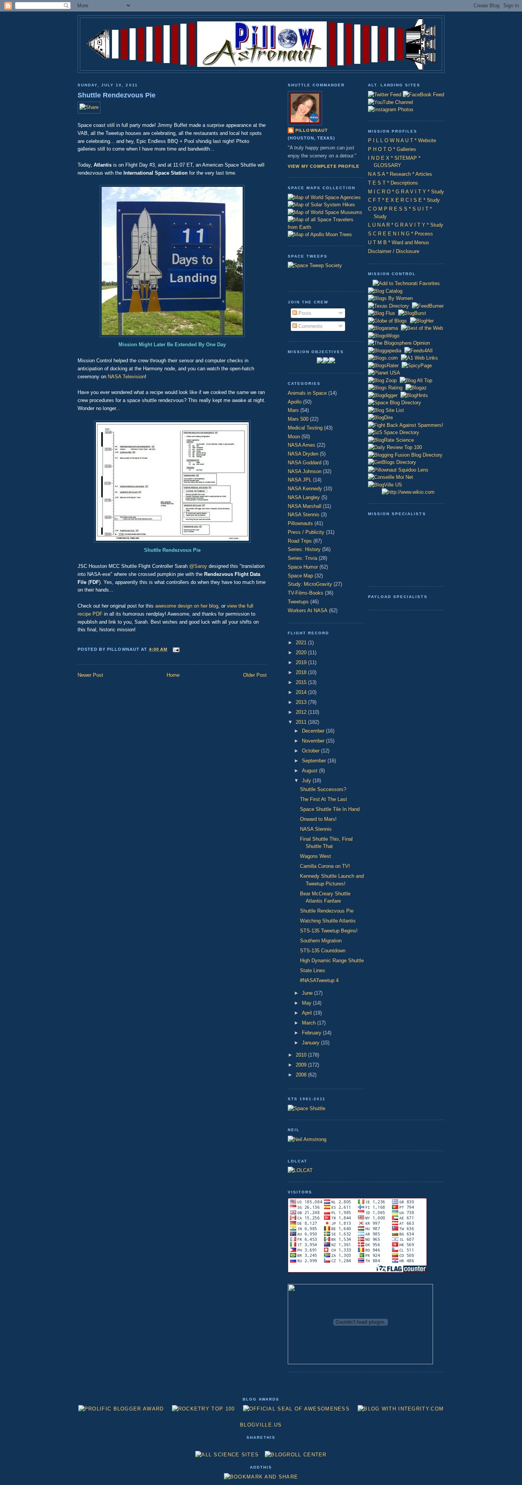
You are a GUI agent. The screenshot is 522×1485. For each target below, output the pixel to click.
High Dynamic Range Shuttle (332, 960)
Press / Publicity (306, 532)
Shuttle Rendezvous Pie (117, 95)
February (312, 1033)
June (308, 993)
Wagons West (315, 856)
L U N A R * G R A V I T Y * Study (405, 225)
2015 (302, 682)
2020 (302, 652)
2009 (302, 1065)
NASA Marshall (304, 506)
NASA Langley (304, 497)
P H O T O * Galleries (392, 149)
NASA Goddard (304, 462)
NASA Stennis (303, 514)
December (314, 731)
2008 (302, 1075)
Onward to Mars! (318, 819)
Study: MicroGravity (310, 584)
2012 (302, 712)
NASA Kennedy (305, 488)
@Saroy (198, 566)
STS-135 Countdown (322, 950)
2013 (302, 702)
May (307, 1003)
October (311, 751)
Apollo (295, 402)
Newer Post (90, 675)
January (311, 1043)
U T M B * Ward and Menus (398, 242)
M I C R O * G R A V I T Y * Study (406, 192)
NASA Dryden (303, 454)
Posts (304, 313)
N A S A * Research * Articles (400, 174)
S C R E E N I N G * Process (400, 234)
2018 (302, 672)
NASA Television (126, 376)
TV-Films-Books (305, 593)
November (314, 741)
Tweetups (298, 602)
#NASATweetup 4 (319, 980)
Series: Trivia (302, 558)
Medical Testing (305, 428)
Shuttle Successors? (323, 789)
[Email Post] (175, 649)
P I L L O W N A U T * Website (402, 140)
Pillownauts (300, 523)
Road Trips (300, 541)
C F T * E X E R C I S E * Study (404, 200)
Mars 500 (298, 419)
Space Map (300, 576)
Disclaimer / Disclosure (393, 251)
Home (173, 675)
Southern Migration (321, 941)
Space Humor (303, 567)
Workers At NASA (307, 610)
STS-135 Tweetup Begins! (329, 931)
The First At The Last (323, 799)
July (307, 780)
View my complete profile (324, 166)
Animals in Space (307, 393)
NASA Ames (301, 445)
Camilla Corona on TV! (325, 866)
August (310, 770)
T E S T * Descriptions (393, 183)
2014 (302, 692)
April (307, 1013)
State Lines (312, 970)
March (309, 1023)
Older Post (255, 675)
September (314, 761)
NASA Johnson (304, 471)
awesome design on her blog (186, 606)
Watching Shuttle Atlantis (328, 921)
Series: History (304, 549)
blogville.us (261, 1425)
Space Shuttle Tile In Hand (330, 809)
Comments (310, 326)
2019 (302, 662)
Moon (294, 436)
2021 (302, 642)
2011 (302, 722)
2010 (302, 1055)
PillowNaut (311, 130)
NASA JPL (299, 480)
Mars (293, 410)
